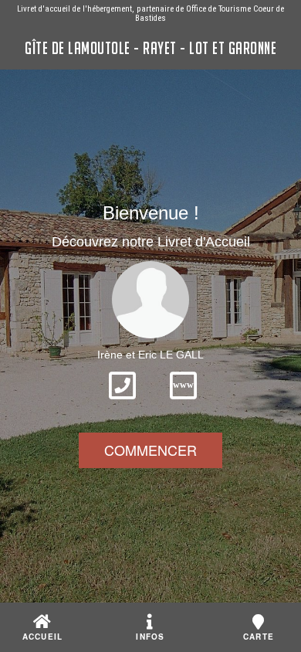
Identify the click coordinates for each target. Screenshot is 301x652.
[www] (183, 404)
